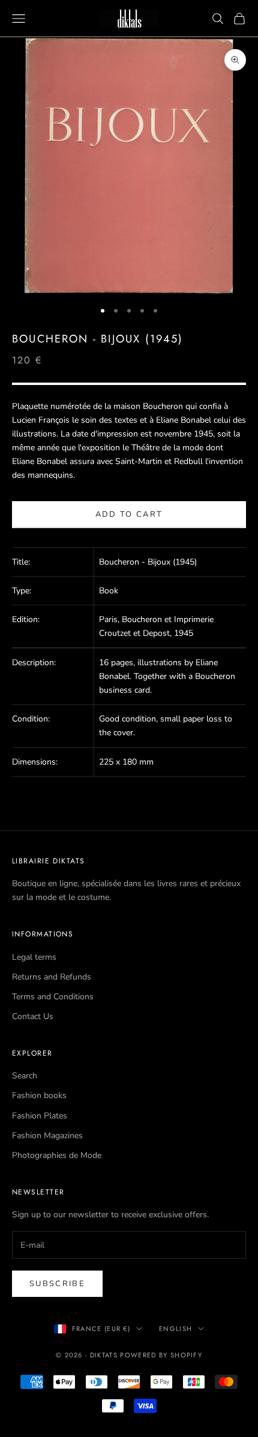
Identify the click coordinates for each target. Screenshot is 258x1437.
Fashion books (39, 1095)
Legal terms (34, 957)
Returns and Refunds (51, 977)
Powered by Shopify (161, 1355)
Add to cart (129, 514)
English (175, 1328)
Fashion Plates (39, 1115)
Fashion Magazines (47, 1135)
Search (24, 1075)
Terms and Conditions (53, 996)
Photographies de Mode (56, 1155)
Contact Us (32, 1016)
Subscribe (57, 1283)
